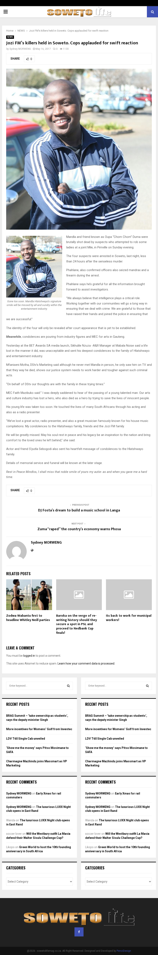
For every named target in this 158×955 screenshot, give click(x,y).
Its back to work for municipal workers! (128, 618)
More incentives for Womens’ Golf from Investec (39, 729)
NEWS (10, 37)
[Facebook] (79, 931)
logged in (29, 655)
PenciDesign (124, 950)
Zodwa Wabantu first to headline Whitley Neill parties (28, 618)
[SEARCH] (68, 686)
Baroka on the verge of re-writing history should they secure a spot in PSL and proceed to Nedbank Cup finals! (76, 624)
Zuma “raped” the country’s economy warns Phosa (79, 529)
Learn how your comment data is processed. (86, 663)
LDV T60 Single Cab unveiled (25, 738)
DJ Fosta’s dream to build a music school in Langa (79, 510)
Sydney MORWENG (20, 48)
